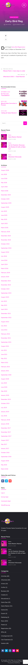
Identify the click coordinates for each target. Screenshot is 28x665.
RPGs (2, 632)
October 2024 (5, 244)
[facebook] (2, 480)
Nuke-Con (13, 660)
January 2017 (5, 448)
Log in (3, 493)
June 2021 (4, 354)
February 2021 (5, 367)
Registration (14, 17)
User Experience (6, 639)
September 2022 (6, 317)
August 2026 (5, 170)
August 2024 (5, 252)
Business (3, 591)
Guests (3, 613)
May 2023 (4, 305)
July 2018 (4, 416)
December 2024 (6, 236)
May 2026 (4, 182)
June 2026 (4, 178)
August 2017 (5, 440)
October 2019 (5, 403)
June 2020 (4, 387)
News (9, 135)
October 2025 (5, 199)
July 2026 (4, 174)
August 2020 (5, 379)
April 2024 (4, 264)
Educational (4, 598)
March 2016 (4, 469)
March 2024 (4, 268)
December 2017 (6, 428)
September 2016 (6, 456)
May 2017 (4, 444)
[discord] (13, 650)
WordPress (17, 663)
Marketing (4, 617)
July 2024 (4, 256)
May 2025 (4, 219)
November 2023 (6, 285)
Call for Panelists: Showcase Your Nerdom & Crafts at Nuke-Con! (17, 147)
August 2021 (5, 346)
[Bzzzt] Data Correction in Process (9, 104)
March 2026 (4, 191)
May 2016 (4, 465)
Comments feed (5, 501)
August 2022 (5, 322)
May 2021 (4, 358)
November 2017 (6, 432)
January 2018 (5, 424)
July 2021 (4, 350)
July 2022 (4, 326)
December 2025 (6, 195)
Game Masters (5, 606)
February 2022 (5, 334)
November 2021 (6, 338)
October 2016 (5, 452)
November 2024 (6, 240)
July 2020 (4, 383)
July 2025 (4, 211)
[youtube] (10, 480)
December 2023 (6, 281)
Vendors (3, 643)
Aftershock (4, 580)
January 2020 (5, 395)
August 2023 (5, 297)
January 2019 (5, 411)
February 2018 (5, 420)
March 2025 (4, 227)
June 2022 (4, 330)
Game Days (4, 602)
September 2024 (6, 248)
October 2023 (5, 289)
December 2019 (6, 399)
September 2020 (6, 375)
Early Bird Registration (18, 47)
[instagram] (10, 650)
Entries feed (4, 497)
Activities (4, 576)
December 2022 (6, 313)
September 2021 (6, 342)
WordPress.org (5, 505)
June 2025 (4, 215)
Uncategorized (5, 636)
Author (3, 587)
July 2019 (4, 407)
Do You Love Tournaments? (5, 94)
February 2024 (5, 272)
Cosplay (3, 595)
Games (3, 610)
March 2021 (4, 362)
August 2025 (5, 207)
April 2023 (4, 309)
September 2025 (6, 203)
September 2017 (6, 436)
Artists (3, 583)
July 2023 (4, 301)
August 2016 (5, 461)
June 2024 (4, 260)
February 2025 (5, 232)
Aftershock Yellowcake (14, 157)
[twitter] (6, 480)
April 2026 (4, 187)
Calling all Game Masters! (9, 113)
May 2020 (4, 391)
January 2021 (5, 371)
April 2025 (4, 223)
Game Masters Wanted (14, 137)
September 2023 (6, 293)
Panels (3, 625)
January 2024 (5, 277)
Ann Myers (8, 24)
